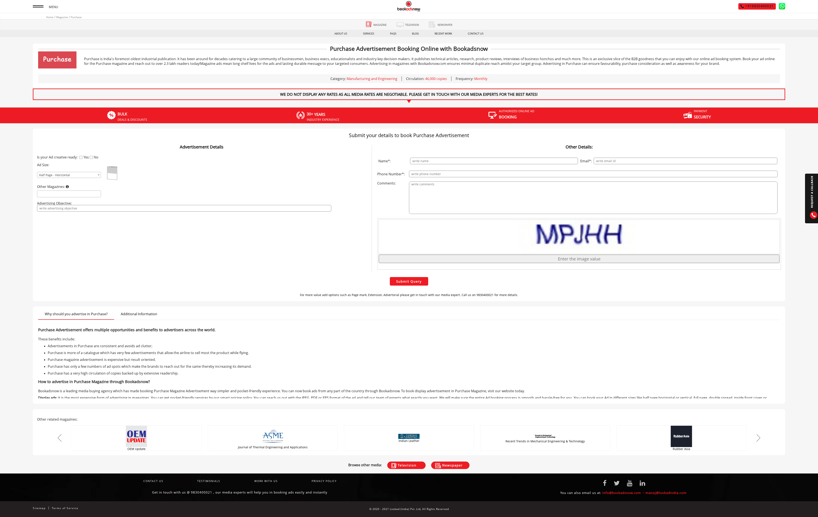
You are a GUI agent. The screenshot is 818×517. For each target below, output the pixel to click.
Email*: (586, 161)
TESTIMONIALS (208, 481)
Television (406, 465)
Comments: (386, 183)
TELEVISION (412, 25)
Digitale (779, 509)
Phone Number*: (391, 174)
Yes (86, 157)
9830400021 (201, 492)
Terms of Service (65, 508)
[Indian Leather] (409, 427)
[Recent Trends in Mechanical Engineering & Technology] (545, 427)
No (96, 157)
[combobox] (69, 175)
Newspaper (452, 465)
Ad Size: (43, 165)
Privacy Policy (324, 481)
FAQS (393, 33)
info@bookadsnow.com (621, 493)
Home (49, 17)
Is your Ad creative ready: (57, 157)
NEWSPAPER (445, 25)
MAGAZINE (380, 25)
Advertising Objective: (54, 203)
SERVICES (368, 33)
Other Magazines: (51, 186)
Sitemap (39, 508)
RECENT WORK (443, 33)
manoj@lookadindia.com (666, 493)
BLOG (415, 33)
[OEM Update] (137, 427)
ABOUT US (340, 33)
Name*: (384, 161)
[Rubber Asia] (681, 427)
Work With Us (266, 481)
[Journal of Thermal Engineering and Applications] (273, 427)
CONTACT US (476, 33)
